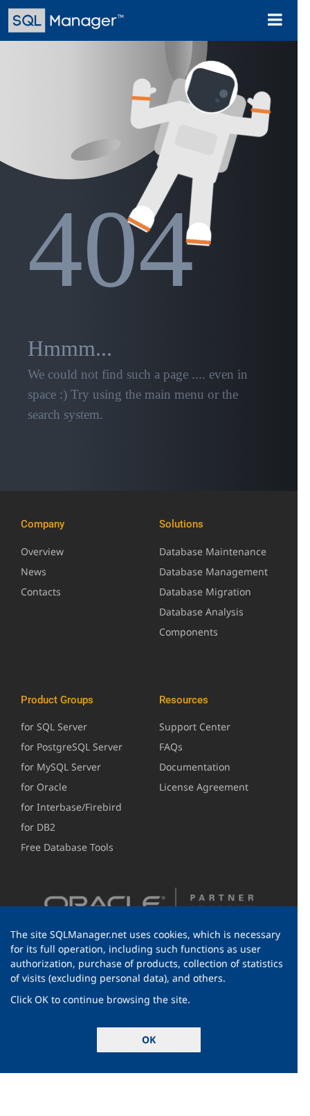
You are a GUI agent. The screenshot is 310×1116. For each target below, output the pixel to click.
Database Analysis (201, 611)
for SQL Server (54, 726)
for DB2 (38, 827)
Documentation (194, 766)
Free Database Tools (67, 847)
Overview (42, 551)
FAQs (171, 746)
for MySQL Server (61, 766)
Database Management (213, 571)
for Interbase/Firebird (71, 806)
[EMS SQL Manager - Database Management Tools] (67, 20)
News (33, 571)
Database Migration (205, 591)
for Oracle (44, 786)
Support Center (194, 726)
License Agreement (203, 786)
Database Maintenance (212, 551)
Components (188, 631)
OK (149, 1039)
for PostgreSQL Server (71, 746)
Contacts (41, 591)
